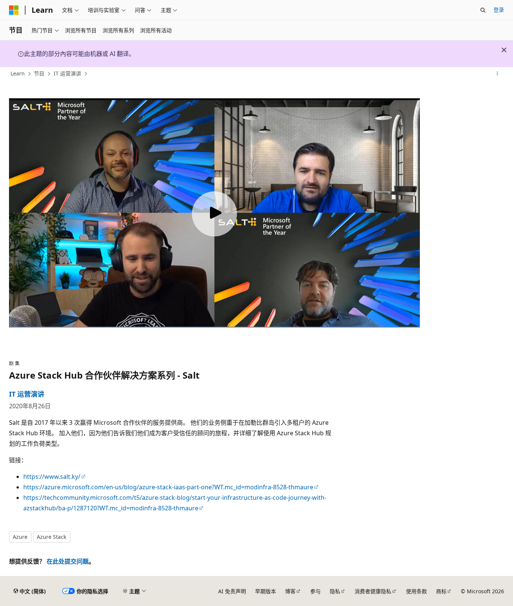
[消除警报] (504, 50)
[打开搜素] (482, 10)
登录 (498, 9)
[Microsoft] (14, 10)
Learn (18, 73)
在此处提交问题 (68, 561)
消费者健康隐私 (373, 591)
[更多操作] (497, 74)
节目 (39, 73)
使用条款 (416, 591)
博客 (290, 591)
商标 (441, 591)
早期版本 (265, 591)
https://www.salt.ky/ (51, 476)
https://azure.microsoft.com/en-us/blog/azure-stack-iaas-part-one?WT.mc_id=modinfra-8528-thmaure (168, 487)
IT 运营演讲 (67, 73)
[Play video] (214, 213)
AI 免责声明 (232, 591)
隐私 (335, 591)
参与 (315, 591)
